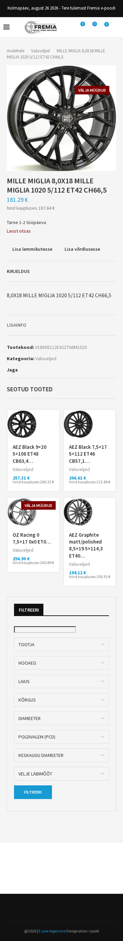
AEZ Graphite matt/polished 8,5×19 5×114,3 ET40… (86, 545)
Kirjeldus (18, 271)
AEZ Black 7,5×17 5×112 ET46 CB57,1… (88, 454)
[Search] (116, 27)
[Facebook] (59, 907)
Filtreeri (33, 792)
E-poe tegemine (52, 930)
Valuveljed (40, 51)
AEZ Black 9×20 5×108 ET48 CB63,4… (29, 454)
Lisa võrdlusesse (82, 249)
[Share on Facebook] (21, 370)
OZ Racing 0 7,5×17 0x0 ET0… (32, 538)
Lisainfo (16, 325)
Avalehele (15, 51)
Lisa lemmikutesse (32, 249)
